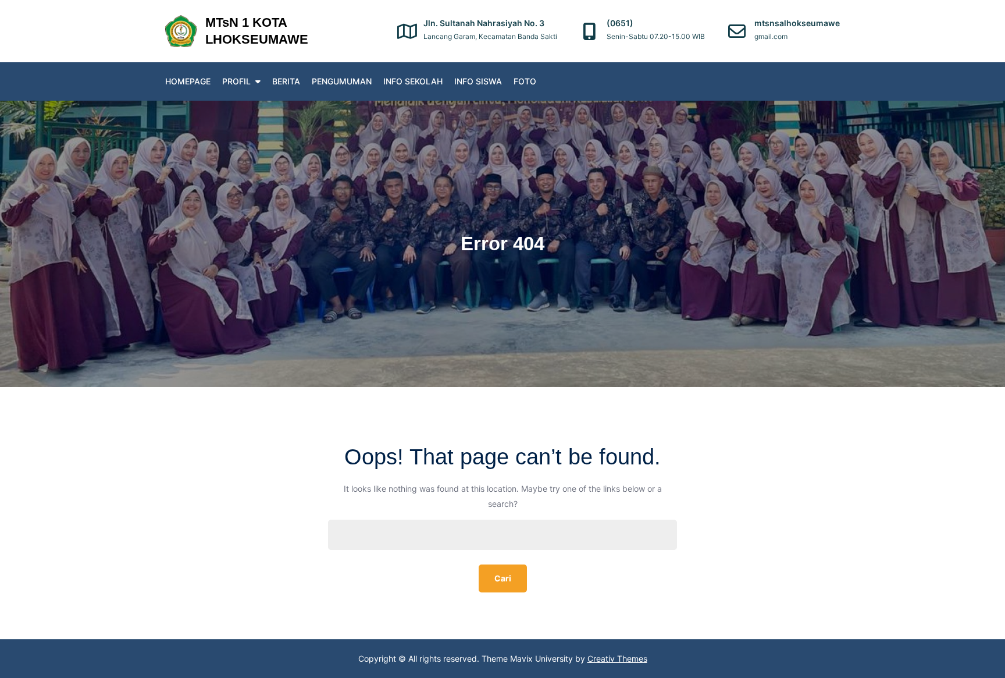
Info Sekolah (413, 81)
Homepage (188, 81)
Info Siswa (478, 81)
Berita (286, 81)
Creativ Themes (617, 658)
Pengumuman (342, 81)
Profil (236, 81)
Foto (525, 81)
